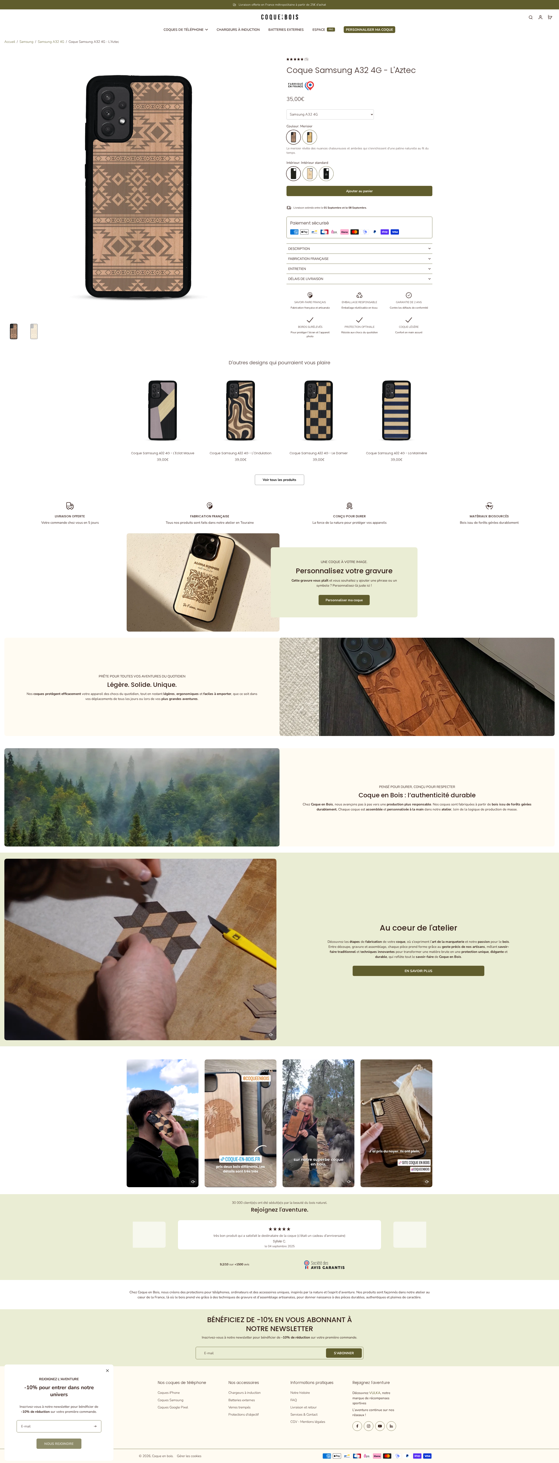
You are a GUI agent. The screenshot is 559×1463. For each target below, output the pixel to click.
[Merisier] (293, 137)
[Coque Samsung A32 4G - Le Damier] (318, 410)
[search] (530, 17)
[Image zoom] (138, 186)
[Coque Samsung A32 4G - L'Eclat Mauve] (162, 410)
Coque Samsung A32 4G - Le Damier (319, 453)
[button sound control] (271, 1034)
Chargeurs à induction (244, 1392)
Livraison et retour (303, 1407)
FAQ (293, 1400)
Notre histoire (300, 1392)
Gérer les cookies (189, 1456)
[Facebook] (357, 1426)
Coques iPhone (169, 1392)
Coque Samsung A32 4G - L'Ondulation (240, 453)
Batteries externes (241, 1400)
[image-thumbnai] (13, 331)
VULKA (374, 1392)
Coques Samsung (170, 1400)
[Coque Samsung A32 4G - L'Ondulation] (240, 410)
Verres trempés (239, 1407)
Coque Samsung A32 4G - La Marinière (396, 453)
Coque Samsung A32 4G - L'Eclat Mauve (162, 453)
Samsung (26, 41)
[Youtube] (380, 1426)
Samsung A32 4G (51, 41)
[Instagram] (368, 1426)
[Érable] (310, 137)
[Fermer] (107, 1370)
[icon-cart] (550, 17)
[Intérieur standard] (293, 174)
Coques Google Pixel (173, 1407)
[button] (359, 191)
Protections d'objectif (243, 1414)
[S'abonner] (95, 1426)
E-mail (209, 1353)
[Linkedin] (391, 1426)
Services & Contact (303, 1414)
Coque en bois (162, 1456)
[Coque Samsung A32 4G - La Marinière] (396, 410)
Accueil (9, 41)
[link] (58, 1444)
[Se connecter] (540, 17)
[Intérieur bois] (310, 174)
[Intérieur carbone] (326, 174)
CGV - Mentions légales (307, 1421)
